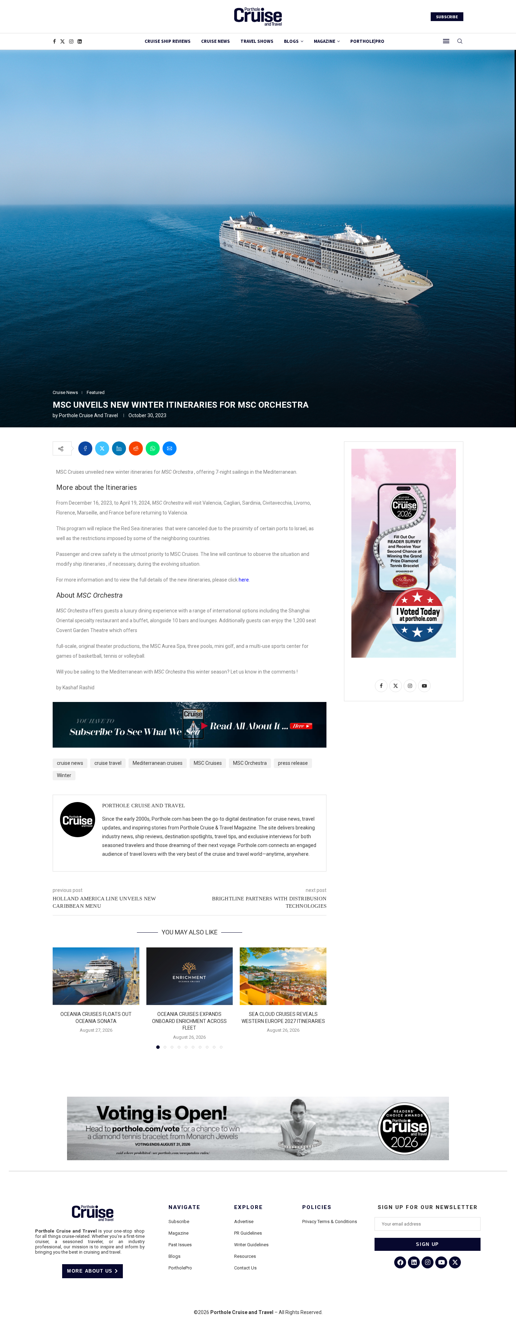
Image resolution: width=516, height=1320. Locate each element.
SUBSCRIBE (447, 16)
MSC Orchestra (250, 763)
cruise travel (107, 763)
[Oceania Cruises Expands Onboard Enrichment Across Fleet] (189, 976)
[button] (62, 998)
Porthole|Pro (367, 41)
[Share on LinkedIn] (119, 448)
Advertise (243, 1221)
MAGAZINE (324, 41)
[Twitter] (62, 41)
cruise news (70, 763)
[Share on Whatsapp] (153, 448)
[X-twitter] (455, 1262)
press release (293, 763)
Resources (245, 1256)
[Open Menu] (446, 41)
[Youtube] (441, 1262)
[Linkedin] (79, 41)
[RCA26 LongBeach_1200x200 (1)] (258, 1099)
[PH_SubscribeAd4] (189, 707)
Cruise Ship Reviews (168, 41)
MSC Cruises (208, 763)
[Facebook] (54, 41)
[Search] (459, 41)
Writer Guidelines (251, 1244)
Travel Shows (256, 41)
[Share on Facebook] (85, 448)
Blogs (291, 41)
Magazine (178, 1233)
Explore (248, 1207)
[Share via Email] (170, 448)
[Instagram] (71, 41)
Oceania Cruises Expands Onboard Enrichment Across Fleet (189, 1021)
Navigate (184, 1207)
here (244, 580)
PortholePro (180, 1268)
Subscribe (178, 1221)
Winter (64, 775)
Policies (317, 1207)
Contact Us (245, 1268)
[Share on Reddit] (136, 448)
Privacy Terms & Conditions (329, 1221)
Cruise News (215, 41)
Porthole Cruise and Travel (88, 415)
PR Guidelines (248, 1233)
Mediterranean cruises (158, 763)
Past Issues (180, 1244)
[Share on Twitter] (102, 448)
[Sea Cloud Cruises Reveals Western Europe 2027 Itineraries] (283, 976)
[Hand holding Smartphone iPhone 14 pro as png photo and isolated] (403, 451)
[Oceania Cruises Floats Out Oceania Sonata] (96, 976)
